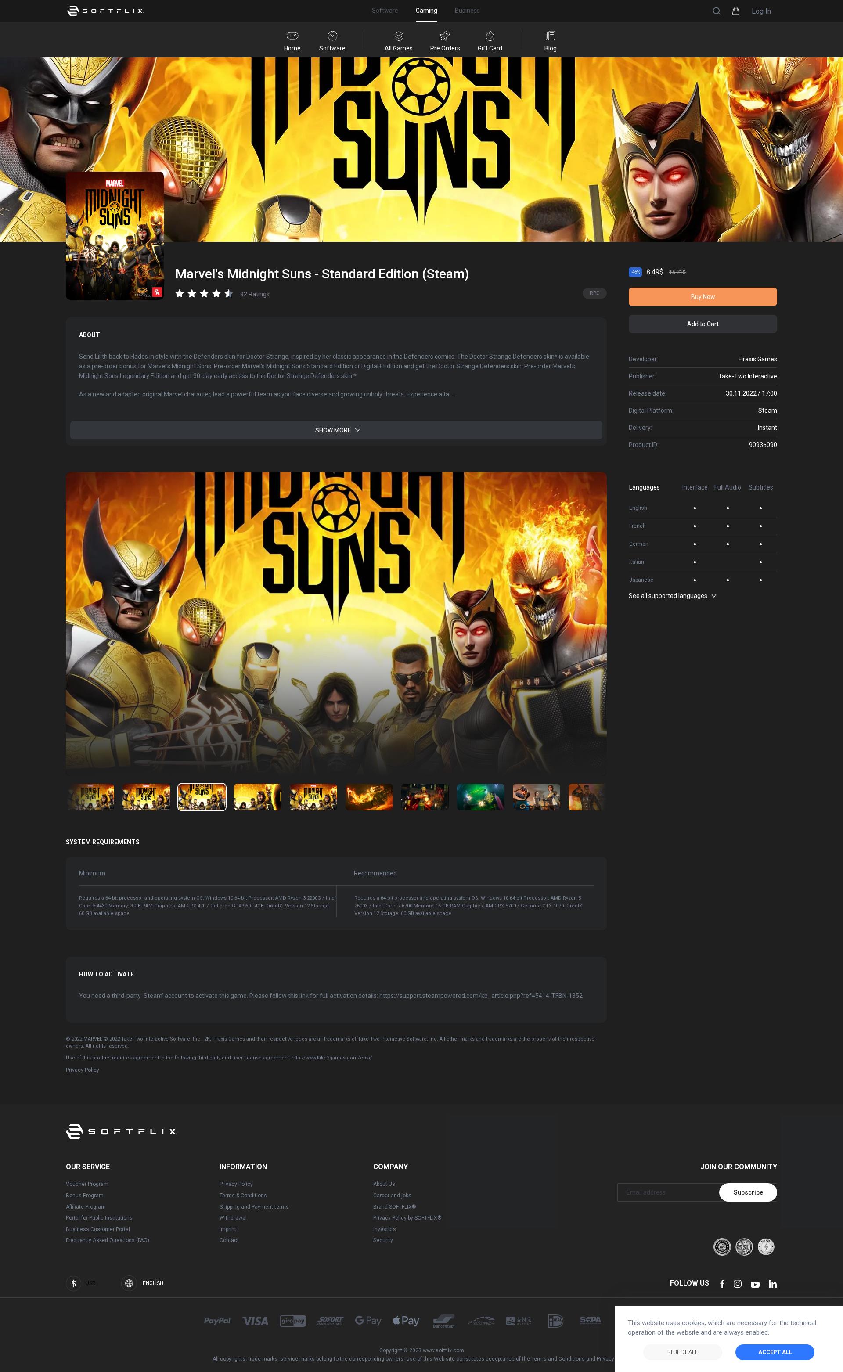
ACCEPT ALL (775, 1352)
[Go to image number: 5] (369, 797)
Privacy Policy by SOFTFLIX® (407, 1218)
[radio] (179, 293)
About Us (384, 1184)
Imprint (228, 1229)
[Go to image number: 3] (257, 797)
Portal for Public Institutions (99, 1218)
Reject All (682, 1352)
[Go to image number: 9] (592, 797)
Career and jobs (392, 1195)
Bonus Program (85, 1195)
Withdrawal (233, 1218)
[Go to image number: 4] (313, 797)
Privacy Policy (82, 1070)
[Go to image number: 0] (90, 797)
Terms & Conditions (243, 1195)
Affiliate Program (86, 1207)
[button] (716, 11)
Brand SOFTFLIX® (394, 1207)
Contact (229, 1240)
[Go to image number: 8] (536, 797)
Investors (384, 1229)
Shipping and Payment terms (254, 1207)
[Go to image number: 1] (146, 797)
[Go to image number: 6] (425, 797)
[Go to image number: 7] (480, 797)
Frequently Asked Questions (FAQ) (107, 1240)
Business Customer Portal (98, 1229)
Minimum (92, 873)
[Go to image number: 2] (202, 797)
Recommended (375, 873)
